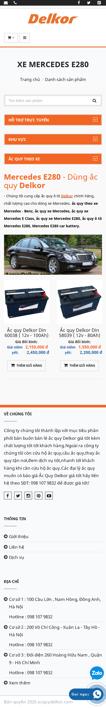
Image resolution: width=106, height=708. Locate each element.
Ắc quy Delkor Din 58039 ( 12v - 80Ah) (79, 332)
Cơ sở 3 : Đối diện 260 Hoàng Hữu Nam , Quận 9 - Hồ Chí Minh (55, 658)
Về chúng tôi (18, 413)
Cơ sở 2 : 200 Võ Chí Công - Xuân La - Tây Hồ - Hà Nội (54, 631)
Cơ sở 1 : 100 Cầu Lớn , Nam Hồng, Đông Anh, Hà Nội (55, 603)
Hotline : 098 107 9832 (30, 617)
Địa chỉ (11, 581)
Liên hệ (16, 547)
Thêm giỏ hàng (29, 365)
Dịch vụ (16, 557)
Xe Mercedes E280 (53, 64)
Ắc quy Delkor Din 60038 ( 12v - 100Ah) (26, 332)
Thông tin (15, 518)
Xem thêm (19, 683)
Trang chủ (30, 79)
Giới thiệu (19, 536)
